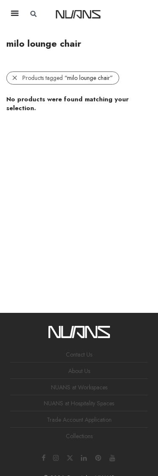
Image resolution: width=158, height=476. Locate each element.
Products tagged (67, 78)
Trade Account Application (79, 419)
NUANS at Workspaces (79, 387)
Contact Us (79, 354)
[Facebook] (44, 457)
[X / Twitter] (70, 457)
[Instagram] (56, 457)
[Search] (131, 14)
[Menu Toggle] (15, 13)
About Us (79, 371)
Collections (79, 436)
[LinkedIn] (84, 457)
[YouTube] (113, 457)
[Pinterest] (98, 457)
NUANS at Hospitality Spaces (79, 403)
